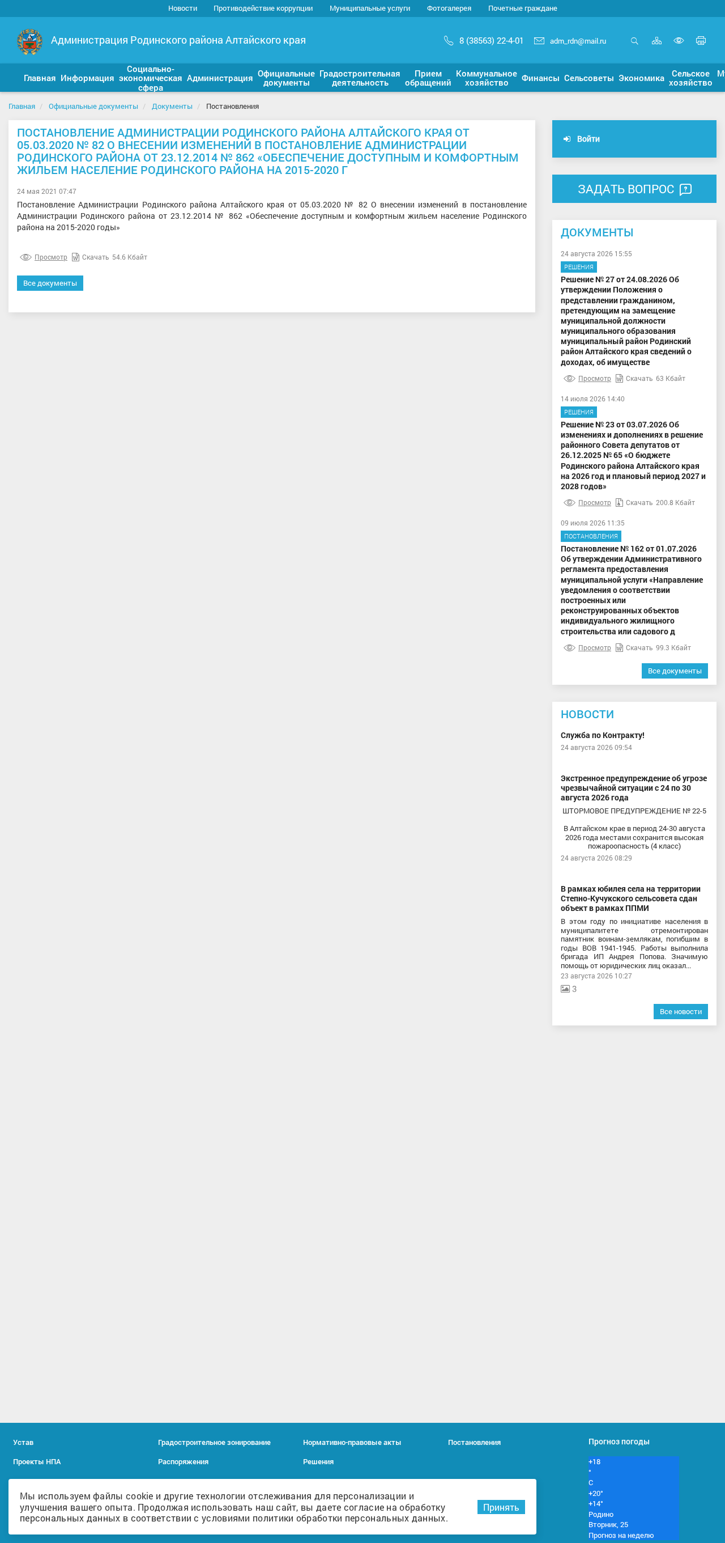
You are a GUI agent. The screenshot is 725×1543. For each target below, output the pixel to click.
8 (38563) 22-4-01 (491, 40)
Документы (172, 106)
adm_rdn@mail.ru (578, 41)
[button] (40, 77)
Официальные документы (93, 106)
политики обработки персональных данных (349, 1518)
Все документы (50, 283)
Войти (587, 138)
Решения (579, 266)
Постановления (591, 536)
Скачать (95, 256)
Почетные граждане (522, 8)
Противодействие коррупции (263, 8)
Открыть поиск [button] (635, 47)
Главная (21, 106)
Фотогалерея (449, 8)
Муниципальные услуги (370, 8)
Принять (501, 1507)
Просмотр (51, 256)
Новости (182, 8)
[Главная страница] (29, 41)
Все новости (681, 1011)
